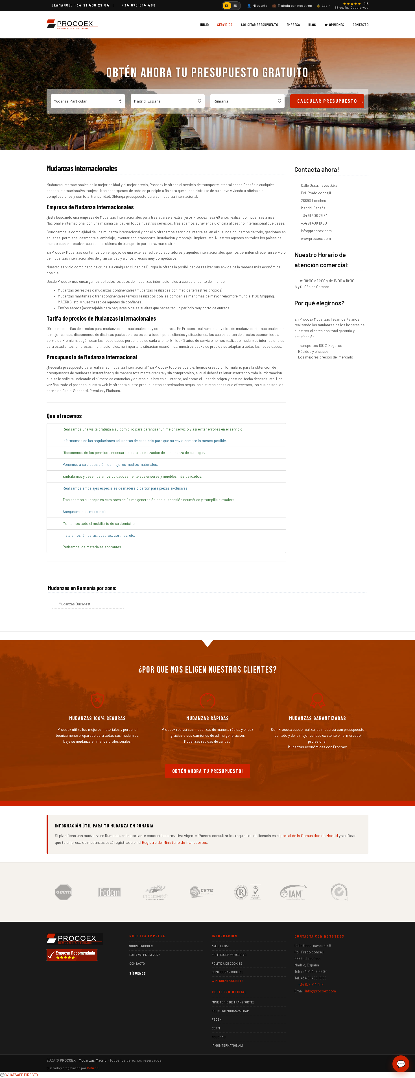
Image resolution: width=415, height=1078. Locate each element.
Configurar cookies (227, 972)
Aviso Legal (221, 946)
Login (323, 5)
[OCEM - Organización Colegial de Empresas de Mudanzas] (63, 891)
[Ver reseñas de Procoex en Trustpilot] (165, 984)
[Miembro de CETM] (202, 891)
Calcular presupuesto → (330, 101)
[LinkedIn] (148, 984)
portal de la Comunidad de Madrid (309, 835)
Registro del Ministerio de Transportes (174, 842)
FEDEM (217, 1019)
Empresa (293, 24)
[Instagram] (140, 984)
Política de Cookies (227, 963)
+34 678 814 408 (139, 5)
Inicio (204, 24)
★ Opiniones (334, 24)
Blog (312, 24)
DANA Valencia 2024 (144, 955)
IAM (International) (227, 1045)
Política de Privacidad (229, 955)
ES (227, 5)
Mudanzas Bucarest (74, 604)
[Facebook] (131, 984)
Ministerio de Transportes (233, 1002)
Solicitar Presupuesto (259, 24)
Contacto (360, 24)
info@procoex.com (320, 991)
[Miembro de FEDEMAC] (155, 891)
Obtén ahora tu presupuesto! (207, 771)
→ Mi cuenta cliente (227, 981)
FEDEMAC (219, 1037)
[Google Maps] (157, 984)
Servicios (224, 24)
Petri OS (93, 1068)
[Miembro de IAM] (294, 891)
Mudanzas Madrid (92, 1060)
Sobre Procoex (141, 946)
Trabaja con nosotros (292, 5)
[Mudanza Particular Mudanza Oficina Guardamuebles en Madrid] (88, 101)
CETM (216, 1028)
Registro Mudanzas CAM (230, 1011)
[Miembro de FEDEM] (109, 891)
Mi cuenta (257, 5)
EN (235, 5)
